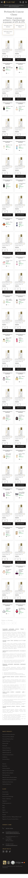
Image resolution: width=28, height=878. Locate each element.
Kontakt (4, 814)
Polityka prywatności (7, 803)
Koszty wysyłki (6, 794)
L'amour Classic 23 (6, 438)
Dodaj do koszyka (7, 59)
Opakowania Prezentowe (8, 781)
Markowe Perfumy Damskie (8, 770)
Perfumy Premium (6, 741)
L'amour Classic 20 (19, 361)
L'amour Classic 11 (6, 245)
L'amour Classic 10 (19, 207)
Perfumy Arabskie (6, 768)
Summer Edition (6, 759)
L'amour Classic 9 (5, 207)
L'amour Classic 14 (6, 284)
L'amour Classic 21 (6, 399)
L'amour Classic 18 (19, 322)
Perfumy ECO (5, 743)
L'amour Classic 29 (19, 515)
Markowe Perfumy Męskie (8, 772)
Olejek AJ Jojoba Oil (7, 752)
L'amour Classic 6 (18, 129)
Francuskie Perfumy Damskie (9, 734)
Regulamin (5, 801)
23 (12, 623)
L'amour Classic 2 (18, 51)
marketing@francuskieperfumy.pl (13, 833)
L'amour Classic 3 (5, 91)
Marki (4, 807)
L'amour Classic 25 (6, 477)
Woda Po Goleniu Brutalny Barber (10, 777)
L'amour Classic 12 (19, 245)
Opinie (4, 810)
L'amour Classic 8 (18, 168)
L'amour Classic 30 (6, 554)
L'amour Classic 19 (6, 361)
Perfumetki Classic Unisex (8, 32)
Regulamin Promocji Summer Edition (11, 819)
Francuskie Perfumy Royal (8, 738)
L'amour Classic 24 (19, 438)
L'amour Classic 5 (5, 129)
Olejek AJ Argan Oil (7, 750)
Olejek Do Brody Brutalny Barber (10, 779)
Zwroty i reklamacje (7, 798)
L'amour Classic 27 (6, 515)
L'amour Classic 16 (19, 284)
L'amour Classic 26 (19, 477)
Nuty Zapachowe (6, 775)
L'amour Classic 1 (5, 51)
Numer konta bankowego (8, 796)
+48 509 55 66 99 (9, 828)
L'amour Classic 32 (6, 593)
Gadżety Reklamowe (7, 784)
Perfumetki (5, 745)
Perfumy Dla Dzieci (7, 748)
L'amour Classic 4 (18, 91)
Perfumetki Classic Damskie (8, 26)
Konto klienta (5, 791)
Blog (3, 805)
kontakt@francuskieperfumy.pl (12, 831)
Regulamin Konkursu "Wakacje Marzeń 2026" (12, 816)
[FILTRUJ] (27, 443)
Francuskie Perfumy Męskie (8, 736)
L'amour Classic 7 (5, 168)
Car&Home (5, 757)
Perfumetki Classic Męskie (20, 26)
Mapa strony (5, 812)
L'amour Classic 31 (19, 554)
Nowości (4, 763)
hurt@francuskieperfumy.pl (11, 845)
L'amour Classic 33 (19, 593)
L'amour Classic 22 (19, 399)
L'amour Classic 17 (6, 322)
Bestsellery (5, 766)
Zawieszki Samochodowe (8, 754)
